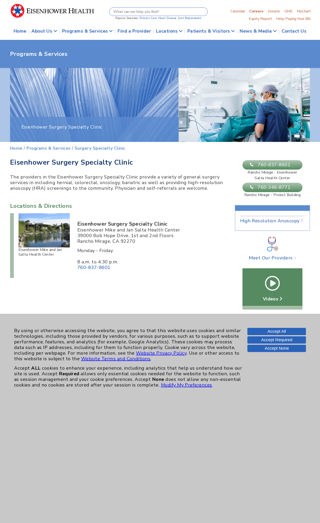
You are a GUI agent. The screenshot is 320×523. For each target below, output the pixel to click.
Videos (271, 299)
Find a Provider (134, 31)
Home (20, 31)
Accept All (277, 331)
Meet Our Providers (271, 258)
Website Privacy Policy (161, 353)
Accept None (277, 348)
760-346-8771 (274, 187)
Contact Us (294, 31)
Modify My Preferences (186, 385)
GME (288, 11)
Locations (167, 31)
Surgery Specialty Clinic (100, 148)
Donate (274, 11)
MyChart (304, 11)
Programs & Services (85, 31)
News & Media (256, 31)
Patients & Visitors (209, 31)
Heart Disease (167, 18)
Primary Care (148, 18)
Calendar (238, 11)
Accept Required (276, 339)
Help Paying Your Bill (293, 18)
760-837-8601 (274, 165)
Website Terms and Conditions (115, 359)
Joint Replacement (189, 18)
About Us (42, 31)
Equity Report (260, 18)
